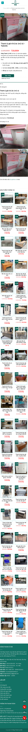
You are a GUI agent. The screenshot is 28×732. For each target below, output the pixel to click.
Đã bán (9, 8)
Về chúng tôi (3, 87)
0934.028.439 (11, 663)
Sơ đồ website (4, 699)
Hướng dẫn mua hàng (5, 689)
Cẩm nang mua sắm (5, 687)
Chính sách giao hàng (5, 691)
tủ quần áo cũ (13, 179)
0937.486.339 (10, 669)
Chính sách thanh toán (6, 695)
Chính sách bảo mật (5, 697)
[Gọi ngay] (24, 707)
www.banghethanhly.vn (11, 672)
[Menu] (2, 2)
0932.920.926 (11, 665)
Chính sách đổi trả (4, 693)
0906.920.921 (9, 667)
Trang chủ (5, 8)
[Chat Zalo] (24, 701)
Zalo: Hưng (8, 76)
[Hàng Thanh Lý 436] (15, 2)
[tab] (14, 83)
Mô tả (1, 83)
